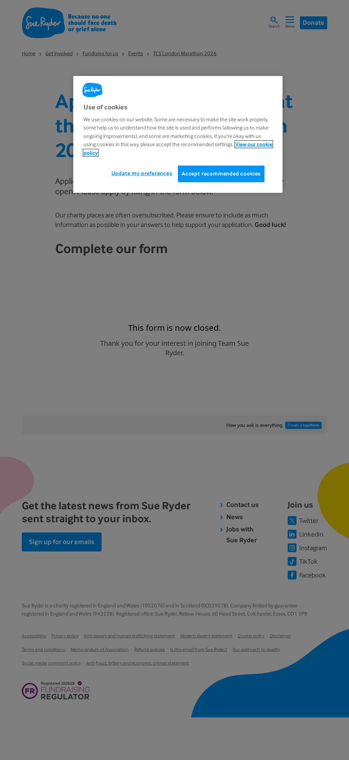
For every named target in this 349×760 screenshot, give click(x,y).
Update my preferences (141, 173)
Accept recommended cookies (221, 173)
